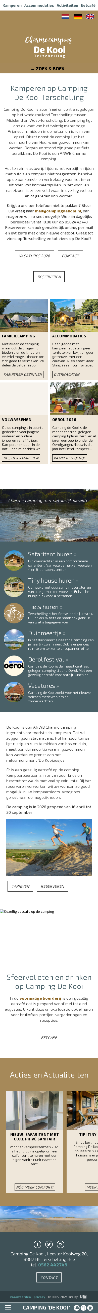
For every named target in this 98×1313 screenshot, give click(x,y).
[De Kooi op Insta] (60, 1244)
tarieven (20, 886)
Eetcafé (88, 5)
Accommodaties (39, 5)
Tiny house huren (51, 581)
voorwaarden (20, 1296)
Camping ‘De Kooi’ (46, 1307)
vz (80, 1296)
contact (70, 255)
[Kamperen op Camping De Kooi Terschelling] (66, 17)
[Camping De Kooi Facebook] (37, 1244)
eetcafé (49, 1037)
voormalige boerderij (40, 998)
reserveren (49, 277)
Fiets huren (43, 607)
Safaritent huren (50, 555)
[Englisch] (90, 17)
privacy (39, 1296)
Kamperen (12, 5)
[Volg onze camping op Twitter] (49, 1244)
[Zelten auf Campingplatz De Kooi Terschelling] (78, 17)
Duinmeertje (45, 633)
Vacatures (41, 686)
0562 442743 (52, 1264)
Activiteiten (67, 5)
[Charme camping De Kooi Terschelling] (49, 50)
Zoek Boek (50, 68)
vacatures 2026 (34, 255)
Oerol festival (46, 660)
